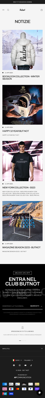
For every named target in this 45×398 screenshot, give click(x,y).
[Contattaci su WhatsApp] (40, 393)
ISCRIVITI (36, 306)
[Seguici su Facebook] (14, 365)
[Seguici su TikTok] (31, 365)
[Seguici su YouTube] (25, 365)
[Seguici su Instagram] (20, 365)
